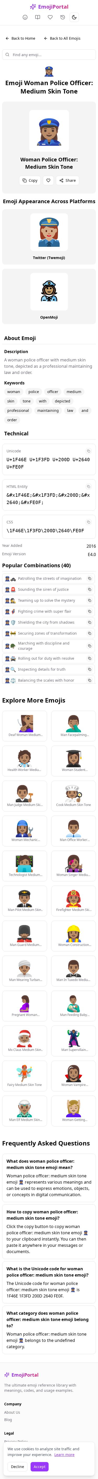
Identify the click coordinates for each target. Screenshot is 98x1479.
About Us (12, 1412)
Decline (17, 1466)
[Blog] (37, 17)
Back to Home (23, 38)
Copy (33, 180)
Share (71, 180)
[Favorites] (50, 17)
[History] (62, 17)
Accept (39, 1466)
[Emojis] (25, 17)
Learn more (64, 1454)
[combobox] (49, 54)
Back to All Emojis (65, 38)
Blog (8, 1419)
